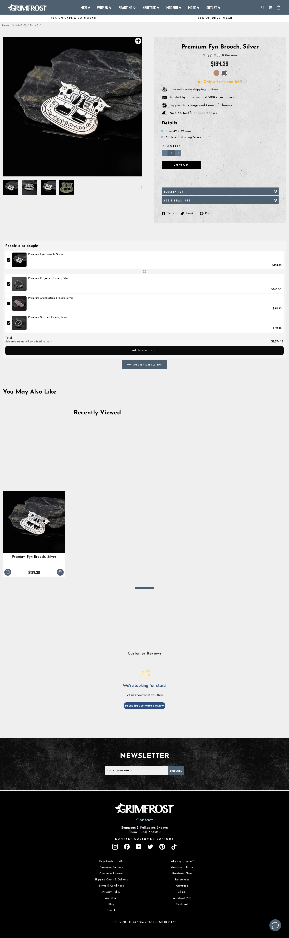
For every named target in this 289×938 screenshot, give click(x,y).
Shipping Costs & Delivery (111, 879)
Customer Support (111, 867)
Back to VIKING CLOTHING (147, 364)
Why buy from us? (182, 861)
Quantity (171, 146)
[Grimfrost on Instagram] (115, 847)
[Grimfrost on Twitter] (150, 847)
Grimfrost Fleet (182, 873)
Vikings (182, 891)
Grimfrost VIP (182, 898)
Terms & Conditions (111, 885)
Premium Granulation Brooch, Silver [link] (51, 298)
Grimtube (182, 885)
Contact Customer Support (144, 839)
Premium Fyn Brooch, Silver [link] (45, 254)
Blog (111, 904)
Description (174, 191)
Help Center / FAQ (111, 861)
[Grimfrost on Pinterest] (162, 847)
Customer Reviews (111, 873)
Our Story (111, 898)
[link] (19, 260)
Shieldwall (182, 904)
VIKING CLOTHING (25, 25)
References (182, 879)
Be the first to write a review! (144, 706)
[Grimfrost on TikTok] (174, 847)
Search (111, 910)
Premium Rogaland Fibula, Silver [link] (49, 278)
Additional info (177, 200)
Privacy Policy (111, 891)
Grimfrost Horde (182, 867)
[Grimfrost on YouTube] (139, 847)
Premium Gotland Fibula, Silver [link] (48, 317)
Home (6, 25)
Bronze (216, 73)
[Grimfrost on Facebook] (127, 847)
